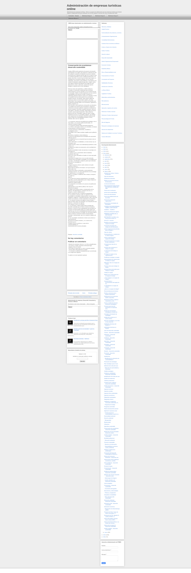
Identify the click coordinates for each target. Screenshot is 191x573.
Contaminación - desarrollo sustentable (110, 469)
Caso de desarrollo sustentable (111, 330)
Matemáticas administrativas (108, 97)
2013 (104, 534)
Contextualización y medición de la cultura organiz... (111, 235)
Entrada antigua (92, 293)
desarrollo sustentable (77, 234)
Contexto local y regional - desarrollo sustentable (110, 383)
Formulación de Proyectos (108, 79)
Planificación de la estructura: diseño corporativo (111, 297)
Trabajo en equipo (108, 272)
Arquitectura (107, 356)
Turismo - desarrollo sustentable (111, 332)
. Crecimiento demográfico (110, 488)
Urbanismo (106, 424)
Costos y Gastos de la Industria (109, 47)
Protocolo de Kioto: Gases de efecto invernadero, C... (111, 512)
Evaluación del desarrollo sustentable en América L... (111, 453)
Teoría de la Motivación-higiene (111, 211)
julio (106, 161)
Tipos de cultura (108, 232)
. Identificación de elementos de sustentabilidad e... (111, 359)
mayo (106, 165)
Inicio (83, 293)
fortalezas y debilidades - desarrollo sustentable (110, 374)
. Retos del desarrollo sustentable (109, 497)
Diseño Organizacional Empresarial (110, 61)
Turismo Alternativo (106, 136)
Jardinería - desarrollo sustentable (109, 338)
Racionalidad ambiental (109, 416)
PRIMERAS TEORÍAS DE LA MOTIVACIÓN (111, 214)
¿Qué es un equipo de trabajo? (111, 289)
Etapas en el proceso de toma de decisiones (111, 181)
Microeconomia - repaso (81, 338)
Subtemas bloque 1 (87, 15)
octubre (106, 157)
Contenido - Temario (73, 15)
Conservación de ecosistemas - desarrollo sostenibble (111, 429)
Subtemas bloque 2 (100, 15)
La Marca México (106, 90)
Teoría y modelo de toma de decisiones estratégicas (111, 303)
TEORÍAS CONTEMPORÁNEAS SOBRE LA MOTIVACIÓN (111, 207)
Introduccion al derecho (107, 86)
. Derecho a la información (110, 444)
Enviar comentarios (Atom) (85, 296)
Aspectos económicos (109, 395)
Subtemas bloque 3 (113, 15)
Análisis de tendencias (109, 378)
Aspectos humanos (108, 389)
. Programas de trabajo (109, 404)
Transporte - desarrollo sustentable (109, 348)
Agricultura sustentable (109, 426)
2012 (104, 536)
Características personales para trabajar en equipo (111, 270)
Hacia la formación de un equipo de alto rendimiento (112, 241)
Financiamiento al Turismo (108, 75)
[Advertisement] (4, 538)
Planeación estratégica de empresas (110, 126)
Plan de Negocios (106, 122)
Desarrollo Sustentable (107, 57)
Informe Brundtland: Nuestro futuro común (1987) (111, 519)
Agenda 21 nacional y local (110, 410)
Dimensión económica (109, 506)
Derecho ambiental (108, 418)
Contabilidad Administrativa (108, 40)
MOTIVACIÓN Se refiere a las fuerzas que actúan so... (111, 217)
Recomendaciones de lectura (111, 291)
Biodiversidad (107, 422)
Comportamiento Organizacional (109, 36)
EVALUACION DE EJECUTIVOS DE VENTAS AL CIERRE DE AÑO (111, 187)
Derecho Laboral (106, 54)
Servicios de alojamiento (107, 129)
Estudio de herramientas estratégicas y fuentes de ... (111, 311)
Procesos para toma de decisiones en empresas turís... (110, 307)
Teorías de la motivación (110, 190)
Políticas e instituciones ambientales (109, 450)
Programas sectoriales (109, 406)
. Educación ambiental (109, 440)
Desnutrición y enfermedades (111, 490)
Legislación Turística (106, 93)
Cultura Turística (105, 50)
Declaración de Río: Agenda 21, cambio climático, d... (111, 516)
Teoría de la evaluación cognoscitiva (86, 320)
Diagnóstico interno (108, 399)
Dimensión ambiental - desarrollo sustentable (110, 501)
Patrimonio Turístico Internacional (109, 115)
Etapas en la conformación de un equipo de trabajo (111, 275)
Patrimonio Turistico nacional (108, 111)
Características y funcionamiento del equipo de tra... (111, 282)
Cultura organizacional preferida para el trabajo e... (111, 229)
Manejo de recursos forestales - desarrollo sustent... (111, 432)
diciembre (107, 155)
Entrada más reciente (73, 293)
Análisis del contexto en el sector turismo (110, 318)
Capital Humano (105, 29)
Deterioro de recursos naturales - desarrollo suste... (111, 475)
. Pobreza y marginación (110, 492)
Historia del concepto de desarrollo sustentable (110, 526)
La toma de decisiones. (109, 183)
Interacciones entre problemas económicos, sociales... (111, 460)
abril (106, 167)
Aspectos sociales (108, 391)
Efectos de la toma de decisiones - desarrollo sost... (111, 457)
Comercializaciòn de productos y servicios (111, 32)
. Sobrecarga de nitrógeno (110, 478)
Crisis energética (108, 483)
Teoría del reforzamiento (110, 194)
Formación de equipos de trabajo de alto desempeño (111, 226)
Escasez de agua (108, 466)
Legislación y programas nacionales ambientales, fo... (111, 402)
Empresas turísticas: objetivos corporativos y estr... (111, 300)
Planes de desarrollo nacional (111, 408)
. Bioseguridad (107, 420)
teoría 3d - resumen (109, 220)
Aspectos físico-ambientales (110, 393)
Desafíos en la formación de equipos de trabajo (111, 223)
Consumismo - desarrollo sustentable (110, 486)
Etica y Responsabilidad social (109, 72)
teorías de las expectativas (110, 192)
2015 (104, 151)
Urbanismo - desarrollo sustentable (109, 335)
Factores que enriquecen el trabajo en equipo (110, 248)
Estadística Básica (106, 68)
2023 (104, 149)
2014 (104, 153)
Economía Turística (106, 65)
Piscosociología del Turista (108, 118)
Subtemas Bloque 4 (73, 18)
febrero (106, 171)
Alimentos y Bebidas (106, 26)
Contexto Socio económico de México (110, 43)
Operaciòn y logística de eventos (109, 108)
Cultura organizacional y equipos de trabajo (110, 238)
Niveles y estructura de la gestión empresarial (110, 293)
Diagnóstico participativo (110, 397)
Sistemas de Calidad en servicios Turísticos (112, 133)
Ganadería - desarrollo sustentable (109, 345)
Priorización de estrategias (110, 361)
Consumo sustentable (109, 442)
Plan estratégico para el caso (111, 363)
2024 (104, 147)
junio (106, 163)
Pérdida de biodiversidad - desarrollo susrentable (110, 472)
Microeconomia (105, 104)
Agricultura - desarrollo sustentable (109, 342)
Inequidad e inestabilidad (110, 494)
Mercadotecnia (105, 100)
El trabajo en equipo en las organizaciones (110, 254)
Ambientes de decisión (109, 178)
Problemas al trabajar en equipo (111, 257)
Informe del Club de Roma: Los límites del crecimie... (111, 522)
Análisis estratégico (108, 371)
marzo (106, 169)
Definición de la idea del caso (111, 365)
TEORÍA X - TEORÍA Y (109, 209)
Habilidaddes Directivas (107, 83)
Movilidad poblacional (109, 438)
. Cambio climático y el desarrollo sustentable (110, 480)
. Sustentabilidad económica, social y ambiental (111, 447)
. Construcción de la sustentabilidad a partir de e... (111, 413)
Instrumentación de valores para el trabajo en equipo (112, 260)
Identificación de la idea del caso (112, 376)
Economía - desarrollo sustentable (109, 353)
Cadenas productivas (109, 380)
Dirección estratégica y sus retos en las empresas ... (112, 321)
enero (106, 532)
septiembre (107, 159)
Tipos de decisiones (109, 176)
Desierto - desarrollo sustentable (112, 351)
